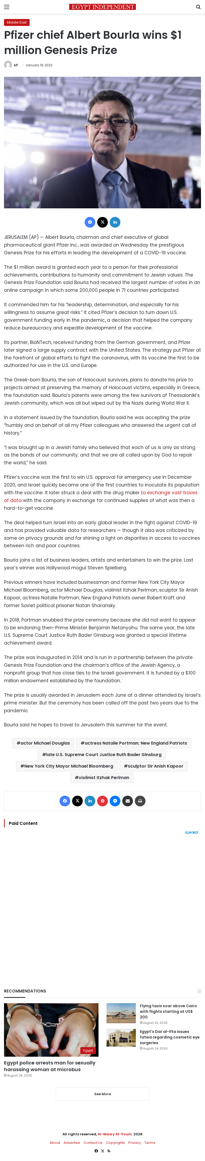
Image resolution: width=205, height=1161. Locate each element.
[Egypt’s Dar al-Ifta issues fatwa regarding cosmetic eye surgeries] (121, 1038)
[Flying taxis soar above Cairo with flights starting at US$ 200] (121, 1013)
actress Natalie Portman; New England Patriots (136, 743)
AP (16, 65)
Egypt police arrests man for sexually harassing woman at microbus (50, 1066)
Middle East (17, 22)
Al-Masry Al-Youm (115, 1134)
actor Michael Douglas (45, 743)
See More (102, 1094)
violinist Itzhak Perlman (104, 778)
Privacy (134, 1142)
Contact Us (93, 1142)
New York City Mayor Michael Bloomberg (68, 766)
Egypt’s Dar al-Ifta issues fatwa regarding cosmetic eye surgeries (170, 1037)
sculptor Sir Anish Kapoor (155, 766)
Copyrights (115, 1142)
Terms (149, 1142)
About (55, 1142)
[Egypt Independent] (102, 7)
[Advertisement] (102, 902)
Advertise (72, 1142)
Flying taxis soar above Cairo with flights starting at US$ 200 (168, 1011)
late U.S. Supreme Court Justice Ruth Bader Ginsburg (103, 755)
